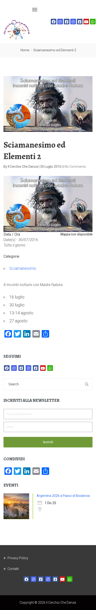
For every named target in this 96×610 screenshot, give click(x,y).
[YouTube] (86, 21)
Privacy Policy (17, 558)
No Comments (75, 166)
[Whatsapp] (93, 21)
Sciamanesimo (22, 268)
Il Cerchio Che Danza (23, 166)
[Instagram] (60, 21)
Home (25, 50)
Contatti (13, 569)
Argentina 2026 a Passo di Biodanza (63, 496)
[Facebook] (53, 21)
